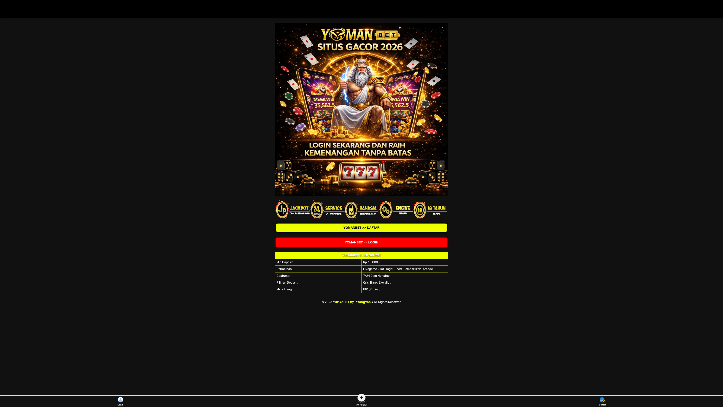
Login (120, 404)
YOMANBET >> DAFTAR (361, 228)
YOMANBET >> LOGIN (361, 242)
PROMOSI (361, 404)
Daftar (602, 404)
